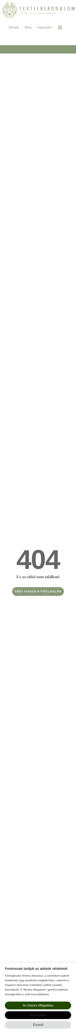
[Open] (65, 27)
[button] (38, 49)
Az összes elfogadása (38, 1005)
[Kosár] (38, 36)
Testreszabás (38, 1015)
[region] (38, 997)
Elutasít (38, 1024)
